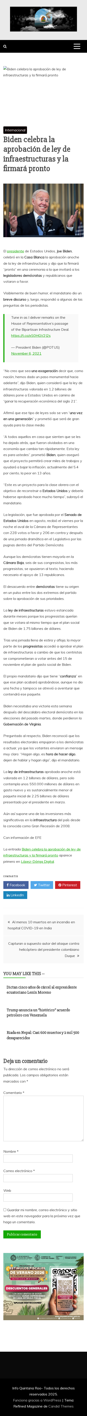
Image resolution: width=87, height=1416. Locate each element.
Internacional (15, 130)
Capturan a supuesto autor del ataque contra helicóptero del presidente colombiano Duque (43, 949)
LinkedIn (17, 895)
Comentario (13, 1092)
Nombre (11, 1151)
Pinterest (69, 885)
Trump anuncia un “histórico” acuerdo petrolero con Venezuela (38, 1013)
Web (7, 1190)
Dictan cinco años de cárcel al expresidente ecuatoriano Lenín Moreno (42, 990)
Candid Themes (61, 1406)
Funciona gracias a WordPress (37, 1400)
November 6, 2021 (26, 353)
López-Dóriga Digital (37, 861)
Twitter (43, 885)
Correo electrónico (19, 1171)
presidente (15, 251)
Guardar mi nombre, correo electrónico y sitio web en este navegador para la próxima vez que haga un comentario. (41, 1216)
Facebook (17, 885)
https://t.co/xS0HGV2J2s (31, 335)
